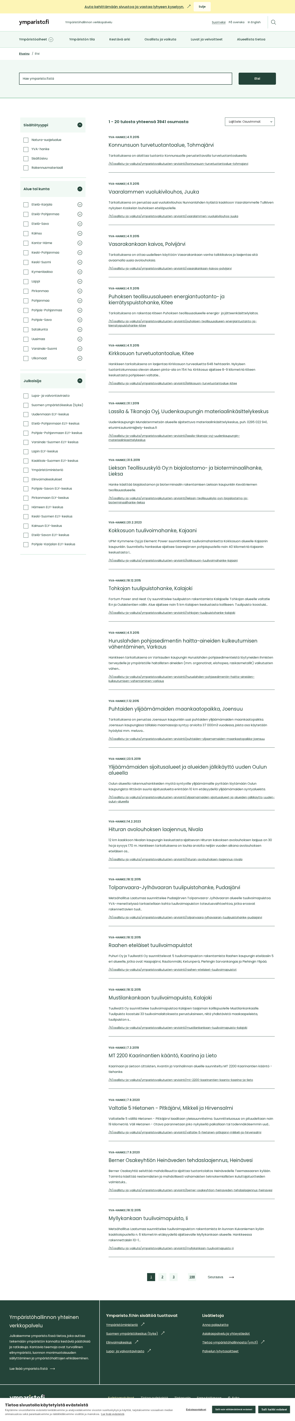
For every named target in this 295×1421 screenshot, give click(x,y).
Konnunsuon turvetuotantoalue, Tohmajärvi (161, 145)
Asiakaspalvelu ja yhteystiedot (226, 1333)
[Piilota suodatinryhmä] (79, 125)
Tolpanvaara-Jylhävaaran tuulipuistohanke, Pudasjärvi (174, 888)
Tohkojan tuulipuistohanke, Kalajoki (150, 588)
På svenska (236, 22)
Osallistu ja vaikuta (160, 39)
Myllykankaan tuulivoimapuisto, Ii (148, 1218)
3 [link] (174, 1278)
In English (254, 22)
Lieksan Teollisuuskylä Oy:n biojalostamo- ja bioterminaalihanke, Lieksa (185, 471)
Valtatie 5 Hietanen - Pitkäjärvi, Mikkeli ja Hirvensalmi (171, 1108)
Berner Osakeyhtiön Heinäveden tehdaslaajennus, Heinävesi (181, 1160)
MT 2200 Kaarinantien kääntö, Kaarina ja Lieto (163, 1056)
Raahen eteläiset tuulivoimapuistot (150, 945)
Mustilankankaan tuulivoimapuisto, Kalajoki (160, 998)
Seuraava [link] (215, 1277)
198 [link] (192, 1278)
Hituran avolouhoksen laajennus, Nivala (156, 829)
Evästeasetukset (196, 1409)
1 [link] (151, 1278)
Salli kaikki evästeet (274, 1409)
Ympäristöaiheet (33, 39)
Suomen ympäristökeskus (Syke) (135, 1333)
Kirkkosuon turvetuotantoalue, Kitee (151, 353)
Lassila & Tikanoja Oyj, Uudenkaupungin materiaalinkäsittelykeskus (189, 412)
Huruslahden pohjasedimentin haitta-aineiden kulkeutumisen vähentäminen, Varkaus (183, 644)
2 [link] (163, 1278)
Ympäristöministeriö (125, 1325)
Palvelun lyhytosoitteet (220, 1351)
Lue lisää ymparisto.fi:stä (28, 1368)
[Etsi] (273, 22)
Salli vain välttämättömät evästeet (233, 1409)
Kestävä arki (119, 39)
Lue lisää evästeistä (112, 1414)
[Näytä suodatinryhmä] (79, 204)
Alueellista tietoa (251, 39)
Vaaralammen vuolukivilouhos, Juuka (154, 192)
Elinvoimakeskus (122, 1342)
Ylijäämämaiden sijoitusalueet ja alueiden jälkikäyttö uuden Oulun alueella (188, 770)
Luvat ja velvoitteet (207, 39)
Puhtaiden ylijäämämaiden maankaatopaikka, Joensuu (176, 709)
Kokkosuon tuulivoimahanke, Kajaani (153, 531)
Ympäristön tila (82, 39)
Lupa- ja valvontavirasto (128, 1351)
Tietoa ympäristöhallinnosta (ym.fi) (233, 1342)
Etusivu (24, 54)
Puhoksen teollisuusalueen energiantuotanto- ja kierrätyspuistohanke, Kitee (167, 300)
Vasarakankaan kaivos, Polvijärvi (147, 244)
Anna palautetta (215, 1325)
